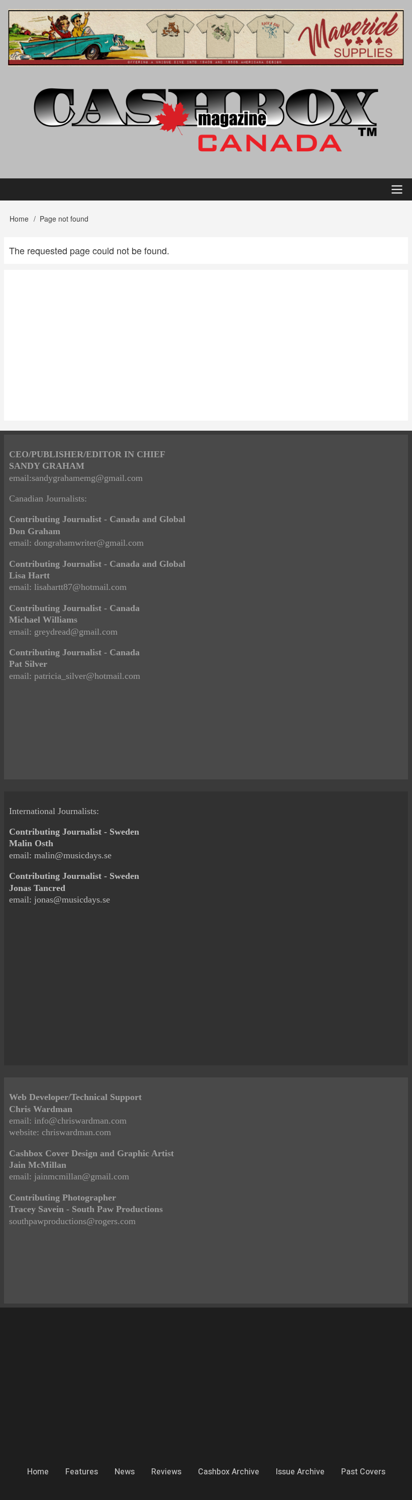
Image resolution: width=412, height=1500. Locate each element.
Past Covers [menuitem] (363, 1472)
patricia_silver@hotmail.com (87, 676)
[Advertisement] (206, 345)
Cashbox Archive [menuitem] (228, 1472)
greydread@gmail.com (76, 632)
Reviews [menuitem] (166, 1472)
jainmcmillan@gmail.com (81, 1176)
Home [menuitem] (38, 1472)
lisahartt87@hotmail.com (80, 587)
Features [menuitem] (81, 1472)
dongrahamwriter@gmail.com (89, 543)
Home (19, 219)
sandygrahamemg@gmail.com (87, 478)
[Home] (206, 119)
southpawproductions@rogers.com (72, 1221)
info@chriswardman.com (80, 1121)
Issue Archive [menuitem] (300, 1472)
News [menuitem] (125, 1472)
